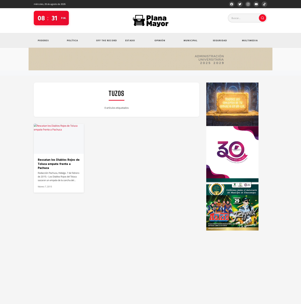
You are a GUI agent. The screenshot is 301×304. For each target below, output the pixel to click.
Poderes (43, 40)
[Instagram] (248, 4)
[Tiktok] (264, 4)
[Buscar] (262, 18)
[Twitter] (240, 4)
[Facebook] (231, 4)
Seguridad (220, 40)
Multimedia (250, 40)
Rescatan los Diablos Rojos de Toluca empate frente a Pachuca (59, 163)
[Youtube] (256, 4)
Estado (130, 40)
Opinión (160, 40)
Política (72, 40)
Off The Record (106, 40)
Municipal (190, 40)
